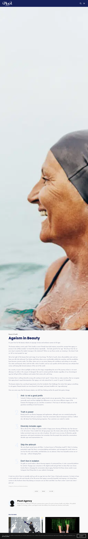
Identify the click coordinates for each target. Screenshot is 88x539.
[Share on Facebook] (2, 351)
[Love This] (2, 343)
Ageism (36, 491)
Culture (51, 491)
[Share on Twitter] (2, 347)
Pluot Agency (24, 500)
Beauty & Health (13, 334)
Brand (43, 491)
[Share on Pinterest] (2, 359)
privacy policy (5, 536)
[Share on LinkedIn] (2, 355)
